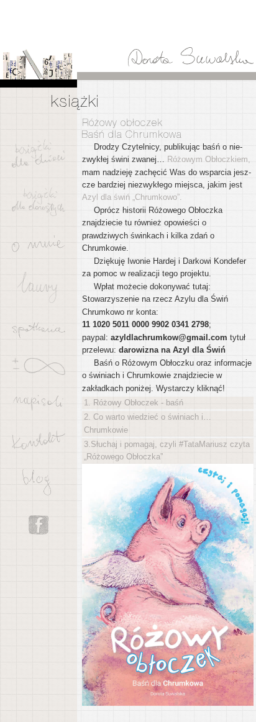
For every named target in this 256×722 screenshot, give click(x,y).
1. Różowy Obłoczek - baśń (133, 402)
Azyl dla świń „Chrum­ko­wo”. (132, 197)
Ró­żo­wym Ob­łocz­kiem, (208, 159)
